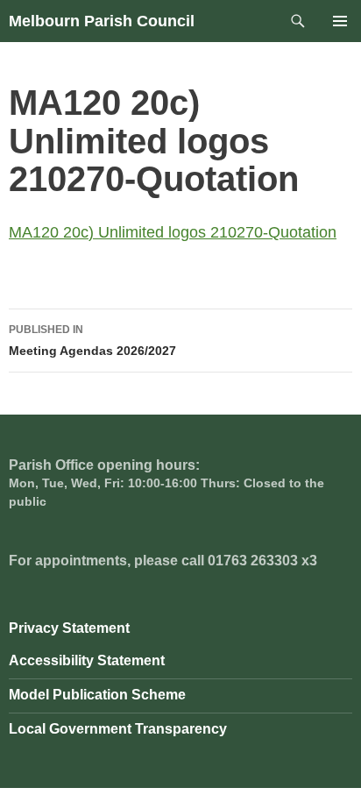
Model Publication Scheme (97, 694)
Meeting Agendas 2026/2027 (92, 340)
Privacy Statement (69, 628)
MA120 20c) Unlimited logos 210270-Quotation (172, 232)
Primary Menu (340, 21)
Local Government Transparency (118, 728)
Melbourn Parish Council (102, 21)
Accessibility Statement (87, 660)
